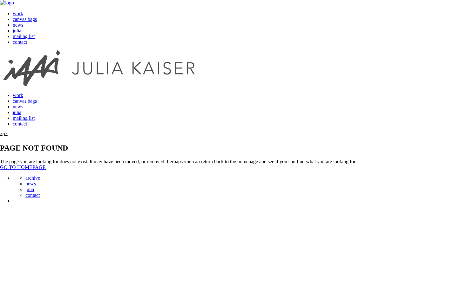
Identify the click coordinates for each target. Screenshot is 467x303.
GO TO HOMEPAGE (23, 167)
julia (17, 30)
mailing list (24, 36)
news (18, 25)
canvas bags (25, 19)
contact (20, 42)
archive (32, 178)
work (18, 13)
